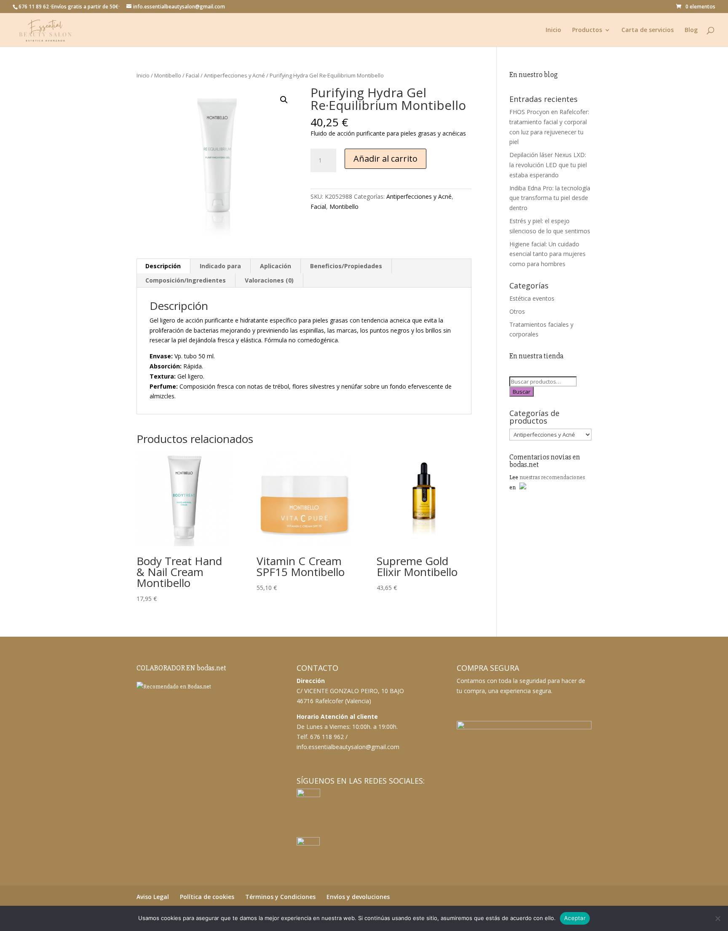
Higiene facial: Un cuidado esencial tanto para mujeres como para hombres (547, 254)
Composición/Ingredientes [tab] (185, 280)
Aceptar (575, 918)
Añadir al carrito (385, 158)
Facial (192, 75)
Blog (691, 30)
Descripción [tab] (163, 266)
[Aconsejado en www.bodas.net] (173, 686)
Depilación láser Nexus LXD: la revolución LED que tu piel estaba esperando (548, 165)
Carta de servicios (647, 30)
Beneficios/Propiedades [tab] (346, 266)
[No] (717, 918)
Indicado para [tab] (220, 266)
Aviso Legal (152, 897)
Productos (587, 30)
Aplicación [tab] (275, 266)
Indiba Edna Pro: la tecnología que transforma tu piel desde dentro (549, 198)
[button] (284, 99)
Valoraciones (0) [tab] (269, 280)
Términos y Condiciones (280, 897)
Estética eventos (531, 298)
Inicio (553, 30)
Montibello (167, 75)
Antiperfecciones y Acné (234, 75)
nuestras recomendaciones (552, 477)
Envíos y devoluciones (358, 897)
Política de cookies (207, 897)
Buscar (521, 391)
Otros (517, 311)
